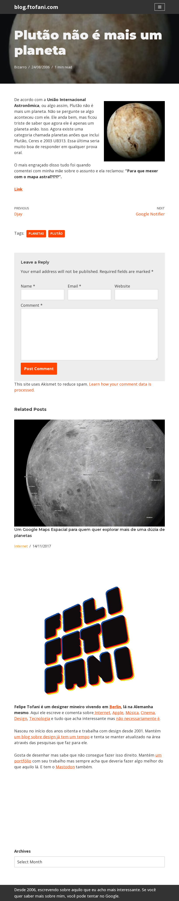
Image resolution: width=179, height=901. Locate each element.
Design (20, 718)
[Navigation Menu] (160, 7)
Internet (21, 546)
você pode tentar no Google (93, 896)
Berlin (115, 706)
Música (132, 712)
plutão (56, 233)
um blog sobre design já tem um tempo (52, 736)
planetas (36, 233)
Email (74, 286)
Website (122, 286)
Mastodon (65, 766)
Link (18, 189)
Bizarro (20, 67)
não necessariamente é (138, 718)
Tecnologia (39, 718)
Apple (117, 712)
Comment (32, 305)
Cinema (148, 712)
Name (28, 286)
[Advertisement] (89, 809)
